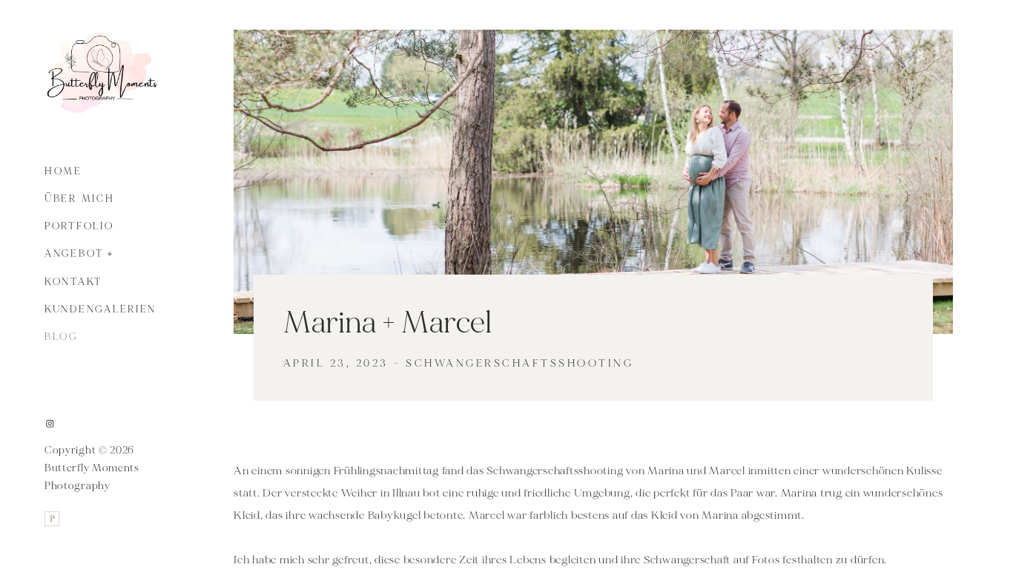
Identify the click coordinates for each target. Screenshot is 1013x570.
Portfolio (79, 226)
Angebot (74, 254)
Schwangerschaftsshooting (519, 363)
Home (63, 171)
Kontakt (73, 282)
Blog (61, 337)
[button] (110, 252)
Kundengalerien (100, 309)
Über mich (79, 199)
